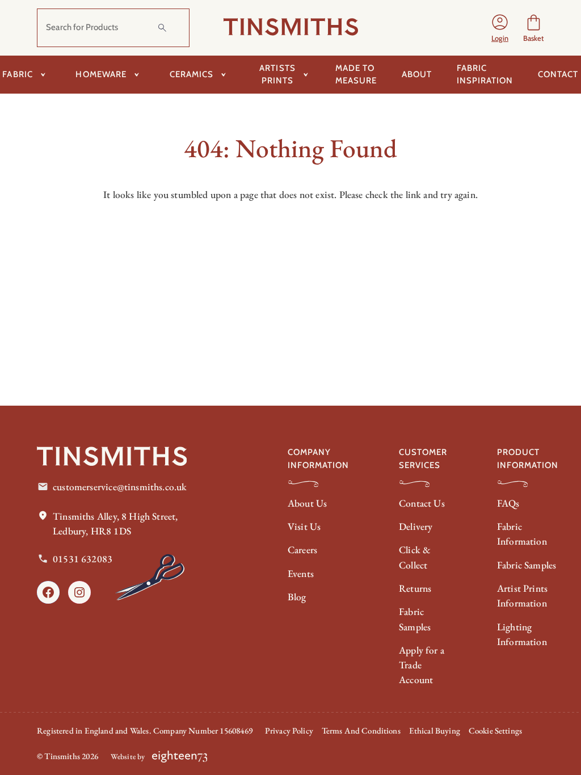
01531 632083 (82, 558)
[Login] (500, 27)
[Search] (162, 28)
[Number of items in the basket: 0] (533, 28)
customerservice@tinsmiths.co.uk (120, 486)
